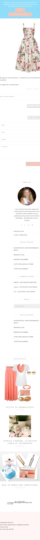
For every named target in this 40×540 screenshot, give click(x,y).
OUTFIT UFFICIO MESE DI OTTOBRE (23, 264)
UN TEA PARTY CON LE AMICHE (28, 287)
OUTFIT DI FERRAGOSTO (20, 407)
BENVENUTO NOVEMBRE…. (21, 259)
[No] (38, 9)
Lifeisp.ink (10, 522)
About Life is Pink (19, 231)
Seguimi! (21, 501)
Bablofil (16, 282)
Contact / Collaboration (20, 235)
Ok (20, 9)
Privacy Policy (4, 527)
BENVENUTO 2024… (19, 255)
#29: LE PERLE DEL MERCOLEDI (20, 485)
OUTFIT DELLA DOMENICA (21, 269)
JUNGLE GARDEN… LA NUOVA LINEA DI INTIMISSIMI (20, 442)
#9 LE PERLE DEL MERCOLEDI (28, 282)
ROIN (12, 529)
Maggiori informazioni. (20, 14)
